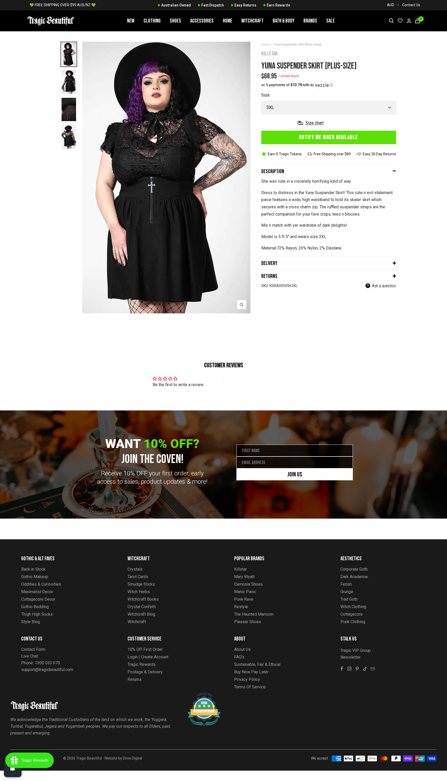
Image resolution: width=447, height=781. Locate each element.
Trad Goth (348, 599)
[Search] (391, 20)
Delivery (269, 263)
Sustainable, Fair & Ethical (257, 664)
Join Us (294, 474)
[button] (328, 85)
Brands (310, 21)
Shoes (175, 21)
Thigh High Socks (37, 614)
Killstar (269, 53)
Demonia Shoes (248, 584)
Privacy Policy (247, 679)
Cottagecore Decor (38, 599)
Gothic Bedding (35, 606)
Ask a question (384, 286)
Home (227, 21)
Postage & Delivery (145, 671)
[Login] (409, 21)
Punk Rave (243, 599)
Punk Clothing (352, 621)
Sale (330, 21)
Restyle (241, 606)
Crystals (135, 569)
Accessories (202, 21)
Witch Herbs (139, 591)
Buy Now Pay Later (251, 671)
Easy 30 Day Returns (379, 154)
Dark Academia (354, 576)
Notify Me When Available (328, 137)
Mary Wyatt (244, 576)
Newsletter (350, 657)
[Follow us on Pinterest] (357, 669)
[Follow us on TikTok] (365, 669)
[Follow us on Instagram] (349, 669)
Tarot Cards (138, 576)
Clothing (152, 21)
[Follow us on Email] (373, 669)
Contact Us (411, 5)
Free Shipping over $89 (332, 154)
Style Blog (30, 621)
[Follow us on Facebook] (342, 669)
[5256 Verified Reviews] (199, 695)
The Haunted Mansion (253, 614)
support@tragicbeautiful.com (47, 669)
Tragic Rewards (141, 664)
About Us (242, 649)
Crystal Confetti (142, 606)
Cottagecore (351, 614)
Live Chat (29, 656)
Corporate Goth (354, 569)
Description (272, 171)
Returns (269, 276)
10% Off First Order (145, 649)
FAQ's (239, 656)
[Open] (12, 768)
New (131, 21)
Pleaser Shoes (247, 621)
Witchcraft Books (143, 599)
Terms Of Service (250, 686)
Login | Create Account (148, 656)
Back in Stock (33, 569)
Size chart (315, 122)
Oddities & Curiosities (41, 584)
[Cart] (417, 20)
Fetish (346, 584)
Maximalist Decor (37, 591)
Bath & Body (283, 21)
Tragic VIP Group (355, 650)
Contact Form (33, 649)
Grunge (346, 591)
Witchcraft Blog (141, 614)
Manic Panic (245, 591)
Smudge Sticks (141, 584)
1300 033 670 (47, 662)
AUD (390, 5)
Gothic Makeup (34, 576)
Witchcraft (252, 21)
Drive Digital (132, 758)
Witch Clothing (353, 606)
